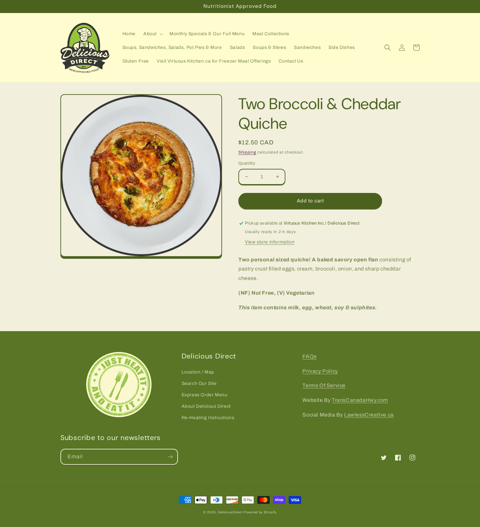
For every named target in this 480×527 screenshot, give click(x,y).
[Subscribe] (170, 457)
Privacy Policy (320, 371)
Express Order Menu (205, 394)
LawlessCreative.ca (369, 414)
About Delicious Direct (206, 406)
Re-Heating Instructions (208, 417)
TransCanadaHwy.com (360, 400)
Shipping (247, 152)
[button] (152, 34)
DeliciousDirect (230, 512)
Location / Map (198, 372)
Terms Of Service (323, 385)
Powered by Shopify (260, 512)
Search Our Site (199, 383)
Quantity (246, 163)
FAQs (309, 356)
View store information (270, 242)
